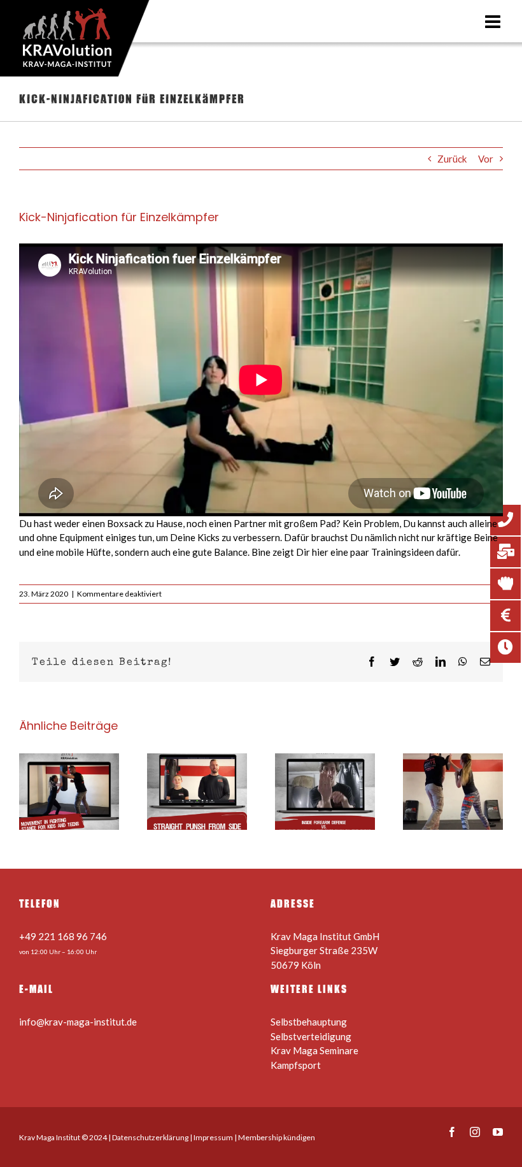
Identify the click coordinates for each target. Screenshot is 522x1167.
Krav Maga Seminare (314, 1050)
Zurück (452, 158)
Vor (485, 158)
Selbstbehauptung (309, 1021)
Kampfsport (296, 1065)
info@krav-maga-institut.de (78, 1021)
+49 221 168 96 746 (63, 936)
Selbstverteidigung (311, 1036)
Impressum (213, 1137)
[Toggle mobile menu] (494, 22)
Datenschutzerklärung (150, 1137)
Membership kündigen (276, 1137)
